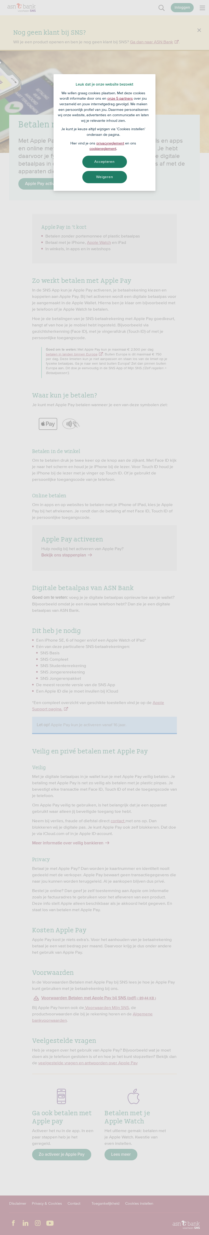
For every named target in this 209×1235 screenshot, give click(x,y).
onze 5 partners (120, 98)
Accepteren (104, 162)
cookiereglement (102, 149)
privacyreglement (110, 143)
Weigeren (104, 177)
